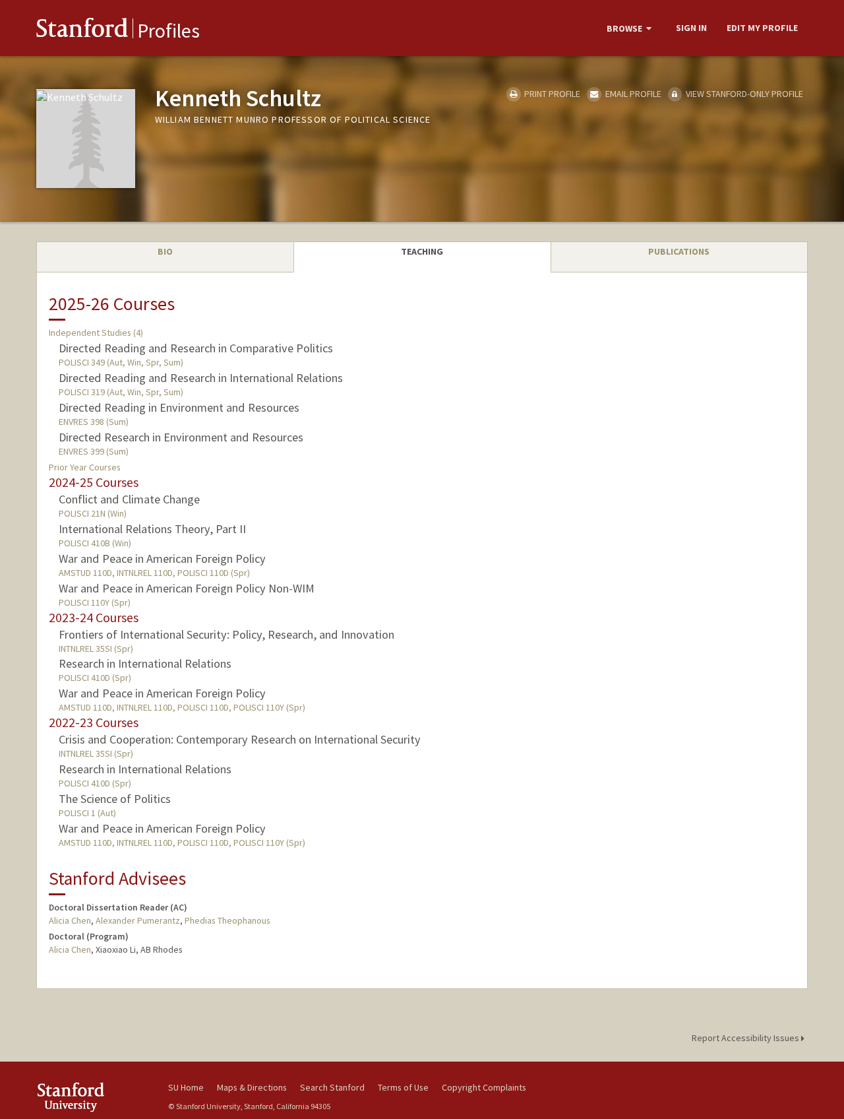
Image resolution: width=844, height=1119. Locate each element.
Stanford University (92, 1097)
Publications (678, 251)
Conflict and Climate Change (129, 499)
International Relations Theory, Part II (152, 528)
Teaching (422, 251)
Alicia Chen (70, 920)
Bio (165, 251)
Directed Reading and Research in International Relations (201, 377)
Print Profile (551, 94)
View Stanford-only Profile (743, 94)
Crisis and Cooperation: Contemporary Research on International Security (240, 739)
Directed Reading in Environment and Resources (179, 407)
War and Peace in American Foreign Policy (162, 558)
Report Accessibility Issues (746, 1038)
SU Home (186, 1087)
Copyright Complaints (484, 1087)
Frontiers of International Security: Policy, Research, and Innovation (226, 634)
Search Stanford (332, 1087)
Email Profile (632, 94)
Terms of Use (403, 1087)
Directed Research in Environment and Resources (181, 437)
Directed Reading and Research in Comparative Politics (196, 348)
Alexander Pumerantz (138, 920)
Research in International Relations (145, 663)
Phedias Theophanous (227, 920)
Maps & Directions (252, 1087)
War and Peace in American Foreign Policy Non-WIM (187, 588)
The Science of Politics (115, 798)
